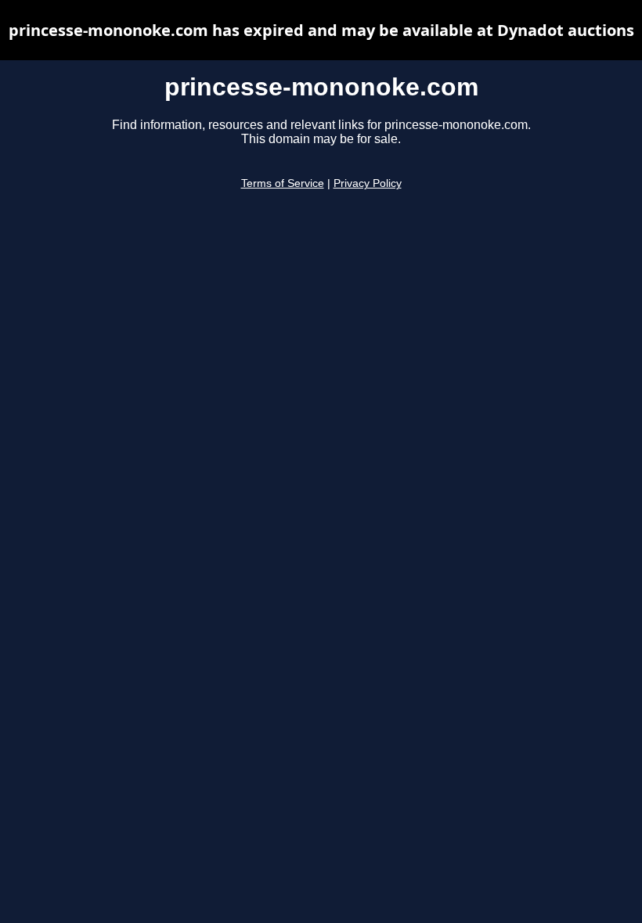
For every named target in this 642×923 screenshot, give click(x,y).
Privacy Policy (368, 183)
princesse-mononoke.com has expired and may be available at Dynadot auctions (321, 30)
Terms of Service (282, 183)
